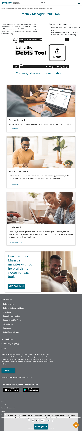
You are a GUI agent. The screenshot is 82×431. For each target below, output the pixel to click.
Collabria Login (8, 304)
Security (4, 405)
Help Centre (10, 9)
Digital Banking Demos (11, 332)
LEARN (3, 9)
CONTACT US (8, 370)
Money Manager (21, 9)
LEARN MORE (14, 129)
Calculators (7, 328)
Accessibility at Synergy (10, 344)
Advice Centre (8, 324)
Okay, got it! (41, 427)
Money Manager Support (36, 9)
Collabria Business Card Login (13, 308)
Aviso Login (7, 312)
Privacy (4, 402)
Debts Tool (49, 9)
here (47, 420)
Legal (3, 411)
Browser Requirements (8, 408)
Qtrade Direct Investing (11, 316)
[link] (11, 390)
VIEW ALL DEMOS (16, 286)
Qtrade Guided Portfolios (12, 320)
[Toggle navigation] (79, 2)
